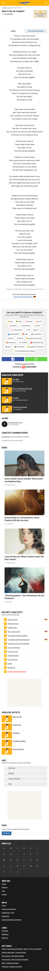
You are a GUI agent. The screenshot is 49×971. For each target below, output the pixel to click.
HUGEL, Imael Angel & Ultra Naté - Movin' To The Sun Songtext (21, 949)
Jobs (3, 891)
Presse (4, 884)
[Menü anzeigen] (3, 2)
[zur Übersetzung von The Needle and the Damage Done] (46, 639)
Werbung (5, 887)
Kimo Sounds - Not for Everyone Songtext (15, 959)
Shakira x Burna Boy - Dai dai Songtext (14, 952)
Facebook (5, 931)
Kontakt (4, 894)
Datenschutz (6, 913)
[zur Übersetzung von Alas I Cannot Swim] (46, 631)
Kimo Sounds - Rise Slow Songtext (13, 956)
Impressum (5, 916)
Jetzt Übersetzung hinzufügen (23, 297)
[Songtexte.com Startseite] (24, 3)
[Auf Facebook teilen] (13, 359)
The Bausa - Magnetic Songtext (12, 966)
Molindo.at (5, 934)
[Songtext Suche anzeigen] (45, 2)
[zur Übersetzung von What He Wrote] (46, 619)
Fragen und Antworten (9, 909)
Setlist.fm (5, 938)
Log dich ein (5, 437)
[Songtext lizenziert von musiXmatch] (24, 367)
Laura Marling (8, 14)
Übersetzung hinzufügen (36, 31)
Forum (4, 905)
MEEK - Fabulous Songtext (10, 963)
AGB (12, 913)
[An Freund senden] (36, 359)
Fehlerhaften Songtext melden (24, 364)
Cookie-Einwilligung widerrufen (12, 920)
